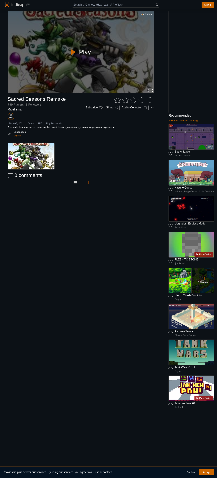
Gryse (178, 371)
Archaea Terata (184, 331)
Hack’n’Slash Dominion (189, 295)
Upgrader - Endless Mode (190, 223)
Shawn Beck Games (185, 335)
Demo (30, 123)
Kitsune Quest (183, 187)
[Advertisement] (191, 62)
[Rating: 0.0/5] (133, 100)
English (17, 136)
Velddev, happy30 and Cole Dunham (194, 191)
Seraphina (180, 227)
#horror (184, 120)
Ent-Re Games (183, 155)
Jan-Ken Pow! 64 (185, 403)
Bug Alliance (182, 151)
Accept (206, 472)
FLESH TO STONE (186, 259)
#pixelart (173, 120)
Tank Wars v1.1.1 (185, 367)
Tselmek (179, 407)
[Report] (152, 107)
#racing (194, 120)
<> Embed (147, 14)
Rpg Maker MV (54, 123)
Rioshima (15, 109)
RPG (40, 123)
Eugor (178, 299)
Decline (191, 472)
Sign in (208, 4)
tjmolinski (179, 263)
